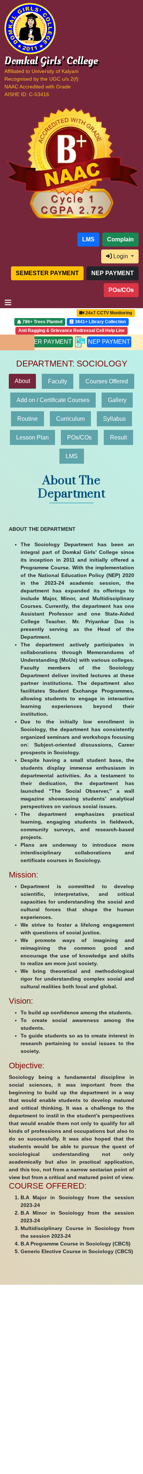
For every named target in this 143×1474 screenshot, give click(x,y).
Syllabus (114, 419)
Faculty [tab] (57, 381)
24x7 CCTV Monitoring (108, 312)
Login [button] (120, 256)
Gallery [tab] (117, 400)
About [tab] (22, 381)
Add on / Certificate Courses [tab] (52, 400)
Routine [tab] (27, 419)
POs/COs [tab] (79, 437)
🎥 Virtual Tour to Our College (41, 312)
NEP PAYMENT (80, 342)
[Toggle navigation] (8, 302)
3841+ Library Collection (100, 321)
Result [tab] (118, 437)
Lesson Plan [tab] (32, 437)
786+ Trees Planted (41, 321)
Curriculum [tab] (70, 419)
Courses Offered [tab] (106, 381)
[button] (39, 240)
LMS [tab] (72, 456)
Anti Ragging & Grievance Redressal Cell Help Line (71, 330)
